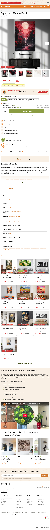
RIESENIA (17, 524)
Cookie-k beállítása (20, 514)
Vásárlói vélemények (41, 499)
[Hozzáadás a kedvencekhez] (47, 111)
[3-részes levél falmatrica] (41, 266)
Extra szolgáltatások (41, 504)
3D (16, 195)
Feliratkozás (44, 475)
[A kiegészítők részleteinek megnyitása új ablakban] (9, 105)
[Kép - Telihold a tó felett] (9, 318)
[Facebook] (2, 492)
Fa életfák (3, 502)
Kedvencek (29, 499)
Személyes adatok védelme (6, 514)
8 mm (10, 233)
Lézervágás (11, 211)
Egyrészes (11, 195)
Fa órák (2, 499)
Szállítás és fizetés (16, 512)
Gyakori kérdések (40, 501)
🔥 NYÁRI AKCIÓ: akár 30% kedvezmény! (11, 2)
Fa (12, 188)
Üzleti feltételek (32, 512)
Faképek (3, 504)
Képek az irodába (27, 248)
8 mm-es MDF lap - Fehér (14, 221)
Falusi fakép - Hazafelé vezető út (8, 276)
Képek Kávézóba (43, 248)
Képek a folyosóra (19, 248)
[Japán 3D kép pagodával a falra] (25, 318)
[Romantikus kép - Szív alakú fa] (41, 292)
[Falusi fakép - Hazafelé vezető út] (9, 266)
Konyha (17, 502)
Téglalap (10, 199)
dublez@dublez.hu (43, 486)
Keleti (10, 192)
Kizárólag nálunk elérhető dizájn (15, 216)
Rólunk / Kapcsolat (40, 498)
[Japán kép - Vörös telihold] (4, 73)
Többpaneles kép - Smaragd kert (24, 276)
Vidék (10, 188)
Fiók (28, 498)
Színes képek (5, 248)
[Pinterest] (6, 492)
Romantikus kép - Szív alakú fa (40, 302)
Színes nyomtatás (17, 211)
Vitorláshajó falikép (8, 354)
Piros (10, 207)
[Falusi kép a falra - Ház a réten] (25, 292)
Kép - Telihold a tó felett (8, 329)
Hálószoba (18, 499)
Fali (14, 195)
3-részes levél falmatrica (38, 276)
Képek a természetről (35, 248)
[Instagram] (4, 492)
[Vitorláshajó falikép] (9, 344)
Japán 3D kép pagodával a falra (23, 329)
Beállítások (29, 502)
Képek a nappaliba (12, 248)
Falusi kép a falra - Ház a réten (24, 302)
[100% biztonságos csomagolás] (3, 145)
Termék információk (40, 502)
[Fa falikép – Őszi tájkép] (9, 292)
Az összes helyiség (19, 507)
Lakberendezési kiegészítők (6, 498)
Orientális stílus (6, 249)
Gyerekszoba (18, 501)
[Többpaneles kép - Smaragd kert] (25, 266)
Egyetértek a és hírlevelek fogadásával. (18, 478)
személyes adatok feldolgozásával (15, 478)
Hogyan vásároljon (41, 512)
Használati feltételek (15, 528)
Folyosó (17, 504)
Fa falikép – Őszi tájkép (7, 302)
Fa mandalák (3, 501)
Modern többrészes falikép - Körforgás (40, 329)
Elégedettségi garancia (5, 512)
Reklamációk (24, 512)
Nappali (17, 498)
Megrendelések (30, 501)
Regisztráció (29, 504)
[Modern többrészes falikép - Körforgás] (41, 318)
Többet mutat (25, 182)
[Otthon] (1, 10)
